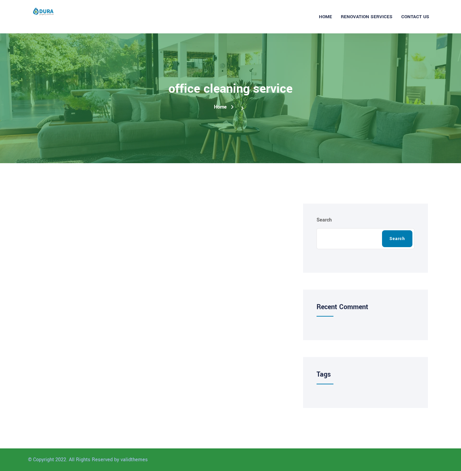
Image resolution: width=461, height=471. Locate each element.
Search (324, 220)
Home (325, 16)
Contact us (415, 16)
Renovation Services (366, 16)
